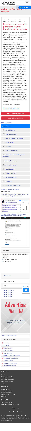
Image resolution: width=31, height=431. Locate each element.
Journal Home (7, 126)
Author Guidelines (11, 134)
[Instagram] (21, 411)
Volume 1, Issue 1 (8, 296)
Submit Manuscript (11, 161)
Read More (7, 276)
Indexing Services (10, 177)
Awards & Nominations (15, 118)
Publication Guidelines (7, 381)
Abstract (6, 108)
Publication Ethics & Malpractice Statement (14, 156)
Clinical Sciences (7, 348)
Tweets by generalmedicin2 (8, 335)
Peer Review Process (11, 151)
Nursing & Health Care (9, 365)
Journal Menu (6, 122)
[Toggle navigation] (27, 3)
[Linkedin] (17, 411)
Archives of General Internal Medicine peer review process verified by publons (13, 215)
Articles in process (11, 165)
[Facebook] (9, 411)
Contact (3, 384)
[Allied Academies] (8, 3)
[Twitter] (13, 411)
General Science (7, 353)
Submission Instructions (7, 379)
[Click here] (15, 205)
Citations (8, 146)
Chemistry (6, 343)
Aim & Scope (9, 142)
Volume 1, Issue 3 (8, 292)
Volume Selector (10, 173)
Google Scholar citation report (10, 189)
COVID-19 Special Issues (12, 186)
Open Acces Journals (6, 377)
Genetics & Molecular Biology (11, 355)
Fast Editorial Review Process (14, 138)
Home (3, 374)
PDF (18, 108)
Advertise (8, 181)
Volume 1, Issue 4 (8, 290)
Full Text (12, 108)
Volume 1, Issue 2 (8, 294)
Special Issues (9, 169)
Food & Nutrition (8, 350)
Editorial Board (10, 130)
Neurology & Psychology (10, 363)
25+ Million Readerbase (16, 113)
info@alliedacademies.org (12, 404)
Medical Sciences (8, 360)
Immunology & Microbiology (11, 358)
